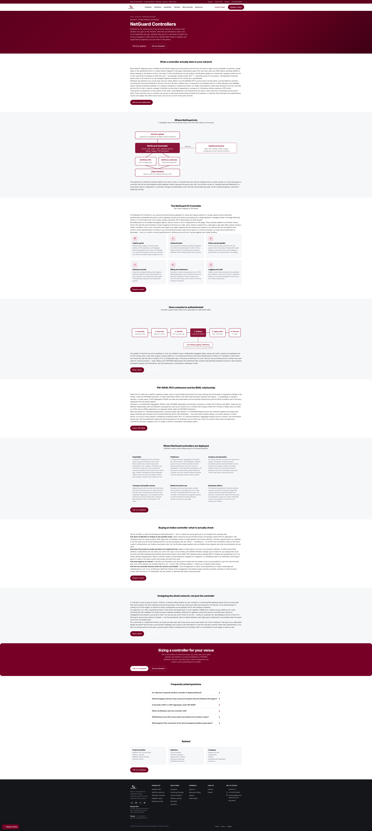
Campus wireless (175, 752)
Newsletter (232, 800)
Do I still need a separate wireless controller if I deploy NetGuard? (177, 693)
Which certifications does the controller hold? (169, 711)
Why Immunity (188, 7)
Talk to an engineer (139, 46)
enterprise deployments (218, 488)
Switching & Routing (176, 792)
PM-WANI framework (151, 397)
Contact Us (232, 789)
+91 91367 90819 (237, 2)
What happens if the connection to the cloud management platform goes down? (182, 723)
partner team (214, 419)
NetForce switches (231, 81)
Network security (213, 752)
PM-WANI (173, 801)
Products (148, 7)
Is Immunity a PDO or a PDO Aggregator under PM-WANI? (174, 705)
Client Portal (218, 2)
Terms (217, 826)
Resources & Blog (195, 792)
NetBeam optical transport (140, 757)
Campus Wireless (176, 795)
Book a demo (137, 370)
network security (230, 494)
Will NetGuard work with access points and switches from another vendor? (180, 717)
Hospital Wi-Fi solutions (177, 757)
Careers (227, 2)
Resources (199, 7)
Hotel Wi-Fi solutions (176, 754)
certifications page (180, 544)
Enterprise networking (177, 759)
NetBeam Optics (157, 798)
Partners (177, 7)
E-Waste (229, 826)
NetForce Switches (158, 792)
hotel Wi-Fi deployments (141, 459)
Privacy (223, 826)
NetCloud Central (184, 86)
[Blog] (144, 802)
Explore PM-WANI (138, 428)
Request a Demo (236, 7)
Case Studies (193, 798)
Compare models (156, 289)
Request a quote (138, 289)
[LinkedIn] (131, 802)
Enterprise (138, 17)
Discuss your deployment (141, 102)
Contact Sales (220, 7)
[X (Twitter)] (140, 802)
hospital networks (177, 459)
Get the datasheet (158, 46)
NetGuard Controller (158, 795)
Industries (168, 7)
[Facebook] (136, 802)
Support (210, 2)
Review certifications (157, 578)
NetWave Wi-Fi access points (196, 81)
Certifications (212, 754)
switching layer (229, 605)
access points (185, 605)
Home (132, 17)
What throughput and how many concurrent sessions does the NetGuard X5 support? (184, 699)
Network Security (176, 798)
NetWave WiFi (156, 789)
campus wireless (216, 459)
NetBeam (148, 612)
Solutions (158, 7)
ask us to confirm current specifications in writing (158, 232)
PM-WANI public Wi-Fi (177, 761)
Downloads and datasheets (217, 759)
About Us (192, 789)
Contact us (211, 761)
